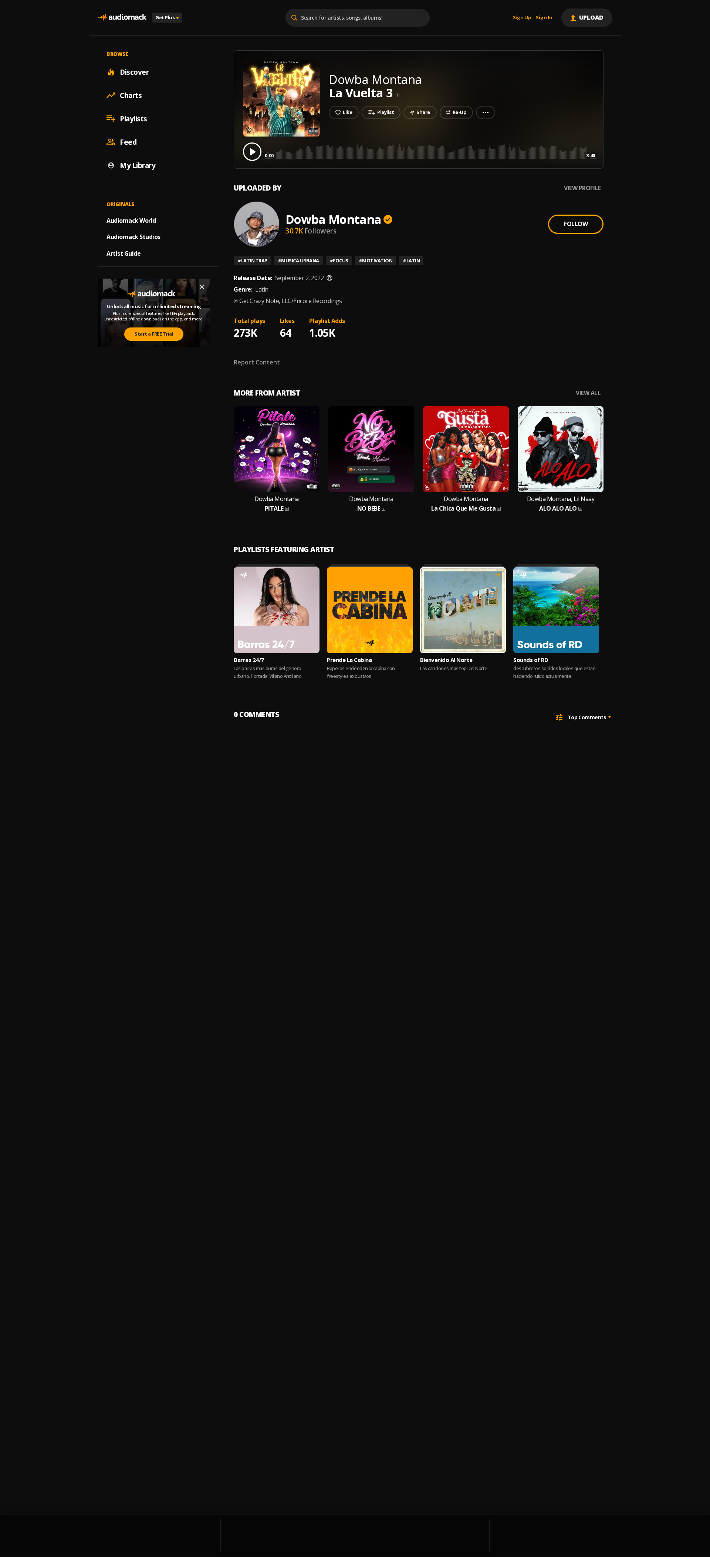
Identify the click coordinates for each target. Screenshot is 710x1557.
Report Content (257, 362)
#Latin (411, 260)
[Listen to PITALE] (277, 449)
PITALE (274, 508)
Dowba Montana (333, 219)
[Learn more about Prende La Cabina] (370, 610)
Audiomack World (131, 220)
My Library (137, 165)
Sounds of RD (530, 659)
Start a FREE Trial (154, 333)
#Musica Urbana (298, 260)
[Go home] (122, 17)
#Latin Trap (252, 260)
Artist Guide (123, 253)
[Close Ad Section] (202, 286)
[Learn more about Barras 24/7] (277, 610)
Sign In (544, 18)
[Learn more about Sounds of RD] (556, 610)
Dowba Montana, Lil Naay (561, 499)
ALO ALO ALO (558, 508)
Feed (128, 142)
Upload (591, 17)
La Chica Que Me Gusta (463, 508)
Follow (576, 224)
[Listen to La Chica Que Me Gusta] (466, 449)
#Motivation (376, 260)
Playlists (133, 118)
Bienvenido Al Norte (446, 659)
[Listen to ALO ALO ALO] (561, 449)
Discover (134, 72)
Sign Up (522, 18)
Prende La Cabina (349, 659)
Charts (131, 95)
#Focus (338, 260)
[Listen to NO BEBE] (371, 449)
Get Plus (167, 17)
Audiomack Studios (133, 237)
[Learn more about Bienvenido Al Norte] (463, 610)
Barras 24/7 (249, 659)
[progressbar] (430, 151)
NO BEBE (369, 508)
